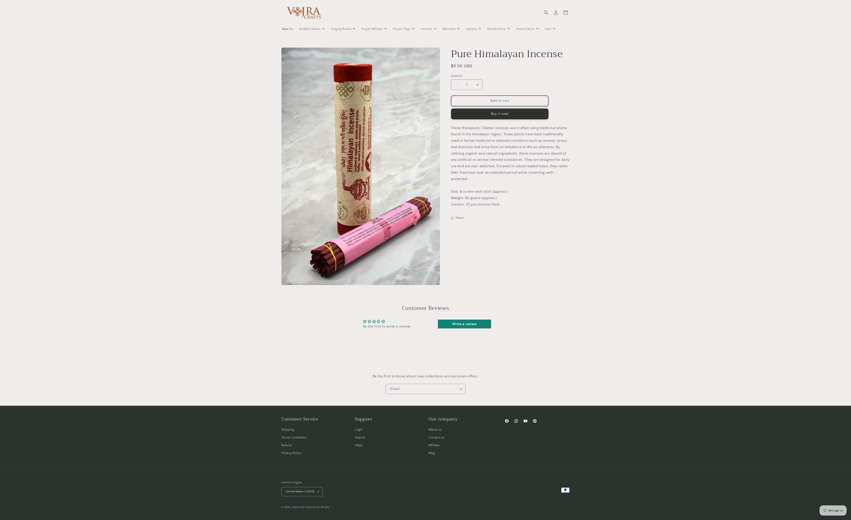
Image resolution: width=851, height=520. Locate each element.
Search (360, 437)
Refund (286, 445)
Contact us (436, 437)
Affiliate (434, 445)
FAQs (359, 445)
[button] (546, 12)
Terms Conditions (294, 437)
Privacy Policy (291, 453)
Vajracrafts (298, 507)
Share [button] (459, 218)
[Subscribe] (460, 389)
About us (435, 430)
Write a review (464, 324)
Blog (432, 453)
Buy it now (499, 114)
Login (359, 430)
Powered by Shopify (317, 507)
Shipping (287, 430)
